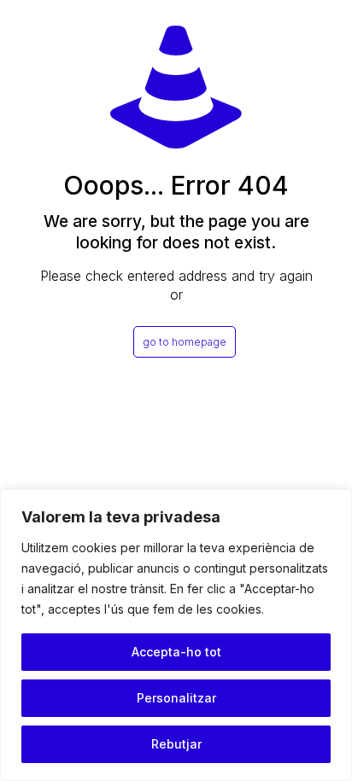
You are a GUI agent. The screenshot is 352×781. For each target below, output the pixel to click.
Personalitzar (176, 698)
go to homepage (184, 341)
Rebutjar (176, 744)
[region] (176, 635)
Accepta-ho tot (176, 651)
